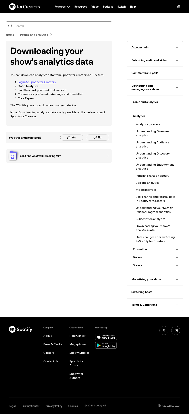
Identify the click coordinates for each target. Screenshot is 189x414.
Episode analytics (147, 183)
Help (133, 7)
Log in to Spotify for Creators (37, 82)
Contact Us (50, 361)
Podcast (108, 7)
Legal (12, 406)
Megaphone (77, 344)
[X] (163, 330)
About (47, 336)
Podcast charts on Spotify (152, 176)
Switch (121, 7)
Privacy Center (30, 406)
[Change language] (178, 7)
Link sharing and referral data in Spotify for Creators (155, 199)
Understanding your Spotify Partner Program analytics (154, 210)
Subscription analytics (150, 219)
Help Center (77, 336)
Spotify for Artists (76, 363)
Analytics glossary (148, 124)
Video (95, 7)
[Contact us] (106, 156)
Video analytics (146, 190)
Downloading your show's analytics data (153, 228)
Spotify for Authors (76, 376)
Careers (48, 353)
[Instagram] (175, 330)
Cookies (73, 406)
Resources (80, 7)
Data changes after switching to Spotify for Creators (155, 239)
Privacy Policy (53, 406)
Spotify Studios (79, 353)
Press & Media (52, 344)
